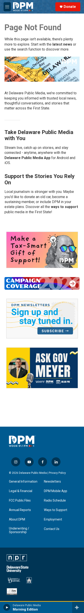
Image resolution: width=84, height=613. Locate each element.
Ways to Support (55, 510)
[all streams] (78, 607)
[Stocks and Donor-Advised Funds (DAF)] (42, 250)
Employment (53, 519)
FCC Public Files (20, 500)
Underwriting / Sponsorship (19, 530)
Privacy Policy (57, 472)
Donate (70, 7)
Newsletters (52, 481)
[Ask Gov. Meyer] (42, 368)
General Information (23, 481)
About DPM (17, 519)
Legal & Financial (20, 491)
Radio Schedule (55, 500)
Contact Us (51, 529)
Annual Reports (20, 510)
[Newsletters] (42, 318)
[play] (7, 607)
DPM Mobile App (55, 491)
